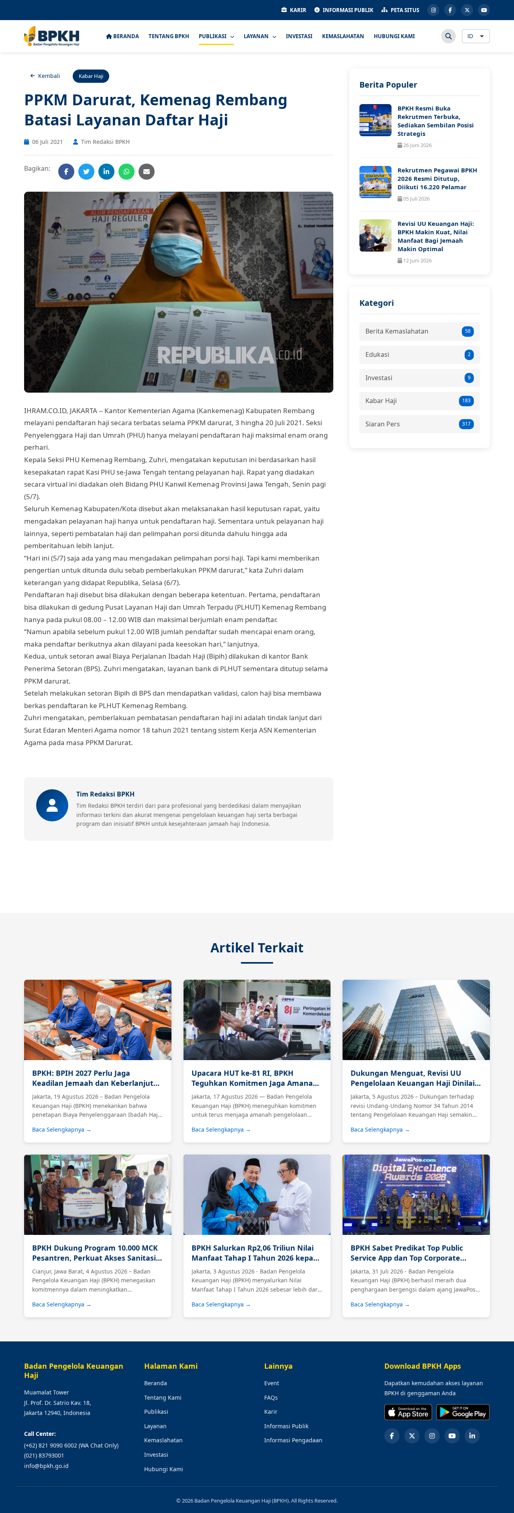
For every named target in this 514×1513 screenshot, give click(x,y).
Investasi (418, 377)
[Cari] (448, 36)
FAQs (271, 1397)
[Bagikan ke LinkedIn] (106, 172)
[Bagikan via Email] (147, 172)
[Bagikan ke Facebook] (66, 172)
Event (271, 1383)
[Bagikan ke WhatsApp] (126, 172)
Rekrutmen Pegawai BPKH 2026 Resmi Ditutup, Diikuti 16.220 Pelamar (437, 178)
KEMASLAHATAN (343, 36)
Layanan (155, 1426)
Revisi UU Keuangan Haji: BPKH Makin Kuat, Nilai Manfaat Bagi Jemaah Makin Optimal (436, 236)
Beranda (155, 1383)
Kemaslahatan (163, 1440)
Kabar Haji (418, 400)
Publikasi (156, 1411)
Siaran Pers (418, 424)
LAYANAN (257, 36)
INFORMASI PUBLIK (348, 10)
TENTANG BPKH (169, 36)
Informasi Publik (286, 1426)
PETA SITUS (405, 10)
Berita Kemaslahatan (418, 331)
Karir (270, 1411)
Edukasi (418, 354)
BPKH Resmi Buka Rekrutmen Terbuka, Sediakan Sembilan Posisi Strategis (436, 120)
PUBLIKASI (213, 36)
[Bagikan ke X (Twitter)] (86, 172)
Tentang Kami (163, 1397)
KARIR (298, 10)
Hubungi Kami (163, 1469)
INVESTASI (299, 36)
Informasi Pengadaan (293, 1440)
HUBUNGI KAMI (394, 36)
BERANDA (125, 36)
